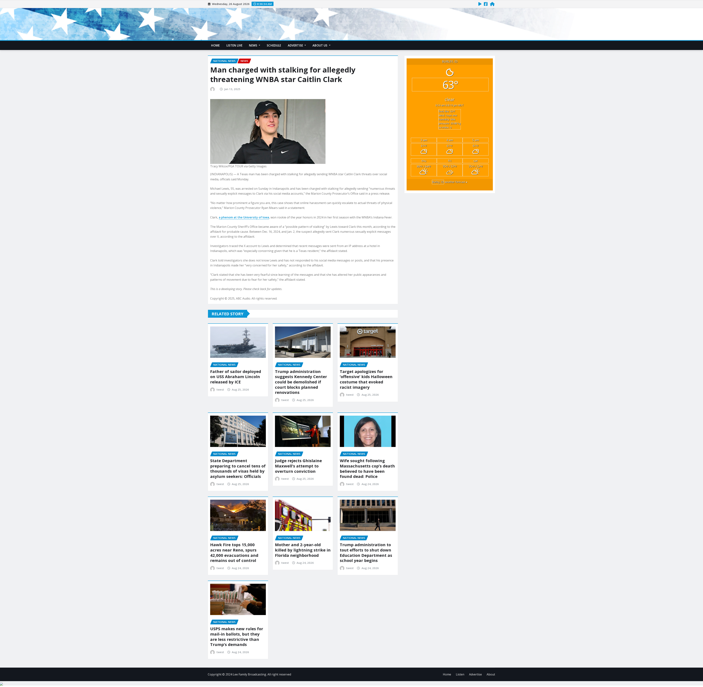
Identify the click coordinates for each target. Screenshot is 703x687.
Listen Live (234, 45)
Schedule (274, 45)
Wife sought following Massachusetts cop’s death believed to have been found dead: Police (367, 468)
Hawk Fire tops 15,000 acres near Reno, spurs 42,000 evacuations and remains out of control (234, 552)
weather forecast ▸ (449, 182)
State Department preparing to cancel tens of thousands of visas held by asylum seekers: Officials (238, 468)
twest (220, 389)
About (491, 674)
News (253, 45)
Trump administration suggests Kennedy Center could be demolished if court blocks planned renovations (301, 382)
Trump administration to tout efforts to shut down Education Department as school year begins (366, 552)
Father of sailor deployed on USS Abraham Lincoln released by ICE (235, 377)
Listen (460, 674)
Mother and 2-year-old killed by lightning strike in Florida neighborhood (303, 550)
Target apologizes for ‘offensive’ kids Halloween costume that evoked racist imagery (366, 379)
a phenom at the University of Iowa (244, 217)
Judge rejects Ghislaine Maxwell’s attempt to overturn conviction (298, 466)
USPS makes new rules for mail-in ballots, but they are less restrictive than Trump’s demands (236, 636)
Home (215, 45)
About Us (320, 45)
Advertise (296, 45)
